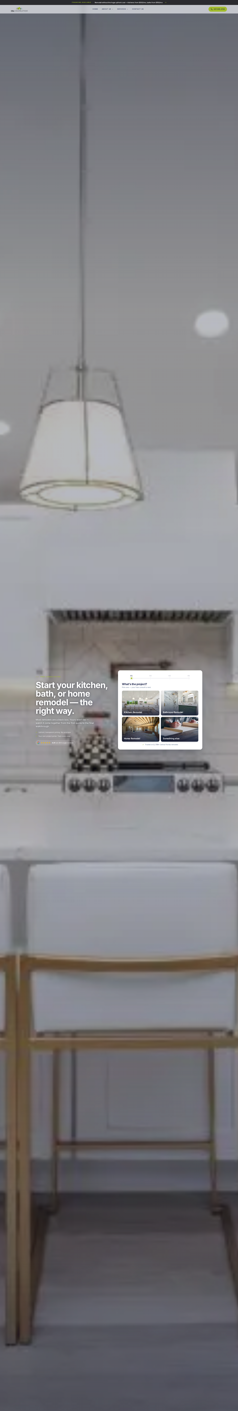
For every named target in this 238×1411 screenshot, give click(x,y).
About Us (106, 9)
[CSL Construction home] (19, 9)
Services (121, 9)
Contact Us (138, 9)
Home (95, 9)
